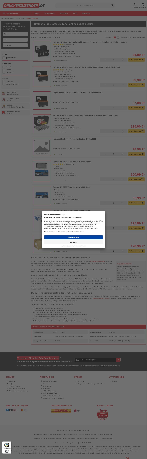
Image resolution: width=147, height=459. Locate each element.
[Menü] (10, 443)
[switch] (7, 451)
